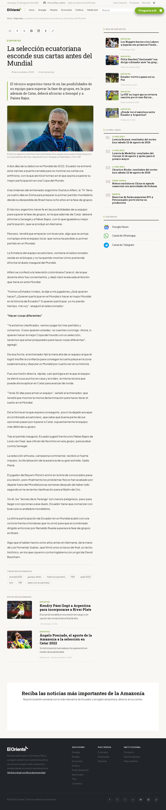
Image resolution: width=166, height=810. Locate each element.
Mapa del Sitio (131, 761)
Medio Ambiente (95, 10)
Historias (146, 3)
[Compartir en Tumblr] (46, 31)
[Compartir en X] (24, 31)
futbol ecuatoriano (56, 577)
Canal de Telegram (123, 244)
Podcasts (134, 3)
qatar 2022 (85, 577)
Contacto (129, 752)
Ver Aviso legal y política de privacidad (26, 772)
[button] (154, 2)
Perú (74, 779)
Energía (42, 10)
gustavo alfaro (35, 577)
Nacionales (77, 774)
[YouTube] (140, 799)
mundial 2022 (15, 577)
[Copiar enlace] (53, 31)
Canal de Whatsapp (124, 235)
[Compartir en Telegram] (31, 31)
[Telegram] (148, 799)
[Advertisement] (131, 283)
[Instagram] (125, 799)
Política (79, 10)
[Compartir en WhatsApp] (10, 31)
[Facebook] (109, 799)
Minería (53, 10)
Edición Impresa (132, 756)
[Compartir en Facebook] (17, 31)
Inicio (32, 10)
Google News (120, 226)
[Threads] (133, 799)
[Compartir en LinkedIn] (39, 31)
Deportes (18, 18)
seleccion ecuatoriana (38, 583)
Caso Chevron (120, 3)
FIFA (73, 577)
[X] (117, 799)
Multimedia (103, 756)
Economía (66, 10)
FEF (20, 583)
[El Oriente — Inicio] (14, 10)
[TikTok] (156, 799)
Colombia (77, 783)
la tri (11, 583)
